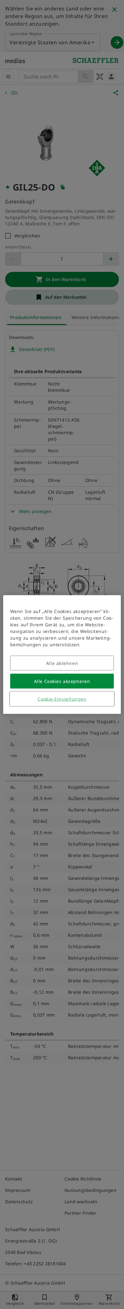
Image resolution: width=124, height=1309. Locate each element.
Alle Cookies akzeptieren (62, 681)
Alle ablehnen (62, 663)
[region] (62, 654)
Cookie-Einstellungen (62, 699)
